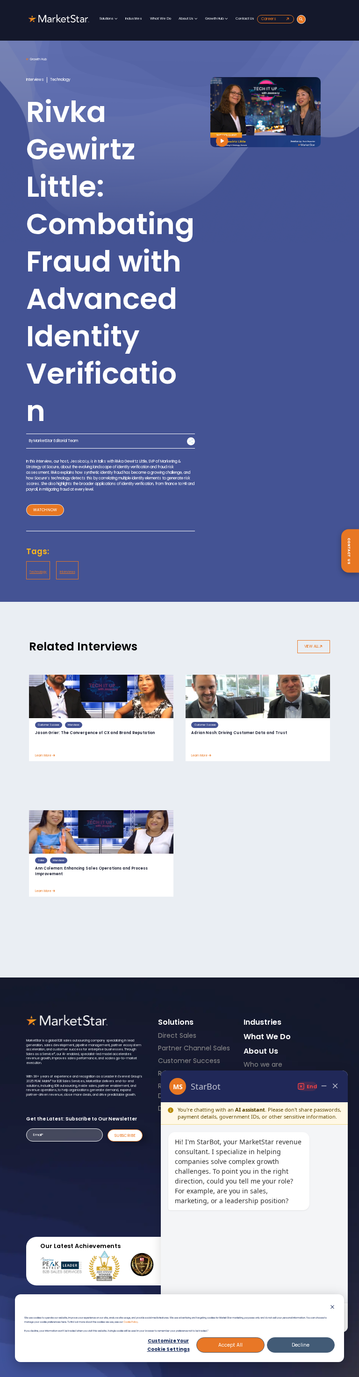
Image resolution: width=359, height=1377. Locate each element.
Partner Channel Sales (194, 1048)
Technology (38, 572)
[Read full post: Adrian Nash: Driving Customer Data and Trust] (258, 696)
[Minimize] (324, 1086)
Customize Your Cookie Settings (168, 1345)
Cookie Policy (130, 1322)
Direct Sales (177, 1035)
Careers (269, 18)
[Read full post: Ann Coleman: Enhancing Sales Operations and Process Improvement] (101, 832)
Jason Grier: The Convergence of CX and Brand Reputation (95, 732)
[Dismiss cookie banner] (332, 1308)
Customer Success (189, 1060)
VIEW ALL (312, 646)
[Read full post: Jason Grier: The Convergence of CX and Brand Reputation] (101, 696)
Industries (133, 18)
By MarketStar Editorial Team (53, 440)
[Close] (335, 1086)
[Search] (301, 19)
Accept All (230, 1344)
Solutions (107, 18)
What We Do (160, 18)
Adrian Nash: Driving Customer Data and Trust (239, 732)
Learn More (43, 755)
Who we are (263, 1064)
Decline (300, 1344)
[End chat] (307, 1086)
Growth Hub (215, 18)
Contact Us (245, 18)
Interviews (67, 572)
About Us (186, 18)
